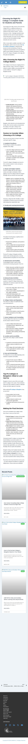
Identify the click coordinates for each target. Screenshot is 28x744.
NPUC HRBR (6, 710)
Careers (5, 702)
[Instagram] (10, 725)
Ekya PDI (5, 700)
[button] (25, 7)
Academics (5, 698)
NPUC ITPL (5, 713)
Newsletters (6, 706)
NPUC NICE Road (7, 716)
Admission (5, 697)
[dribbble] (22, 725)
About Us (5, 695)
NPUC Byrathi (6, 715)
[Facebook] (6, 725)
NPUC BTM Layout (7, 712)
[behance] (18, 725)
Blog (4, 703)
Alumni (4, 705)
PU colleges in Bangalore (16, 389)
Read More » (7, 513)
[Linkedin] (14, 725)
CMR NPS (5, 718)
